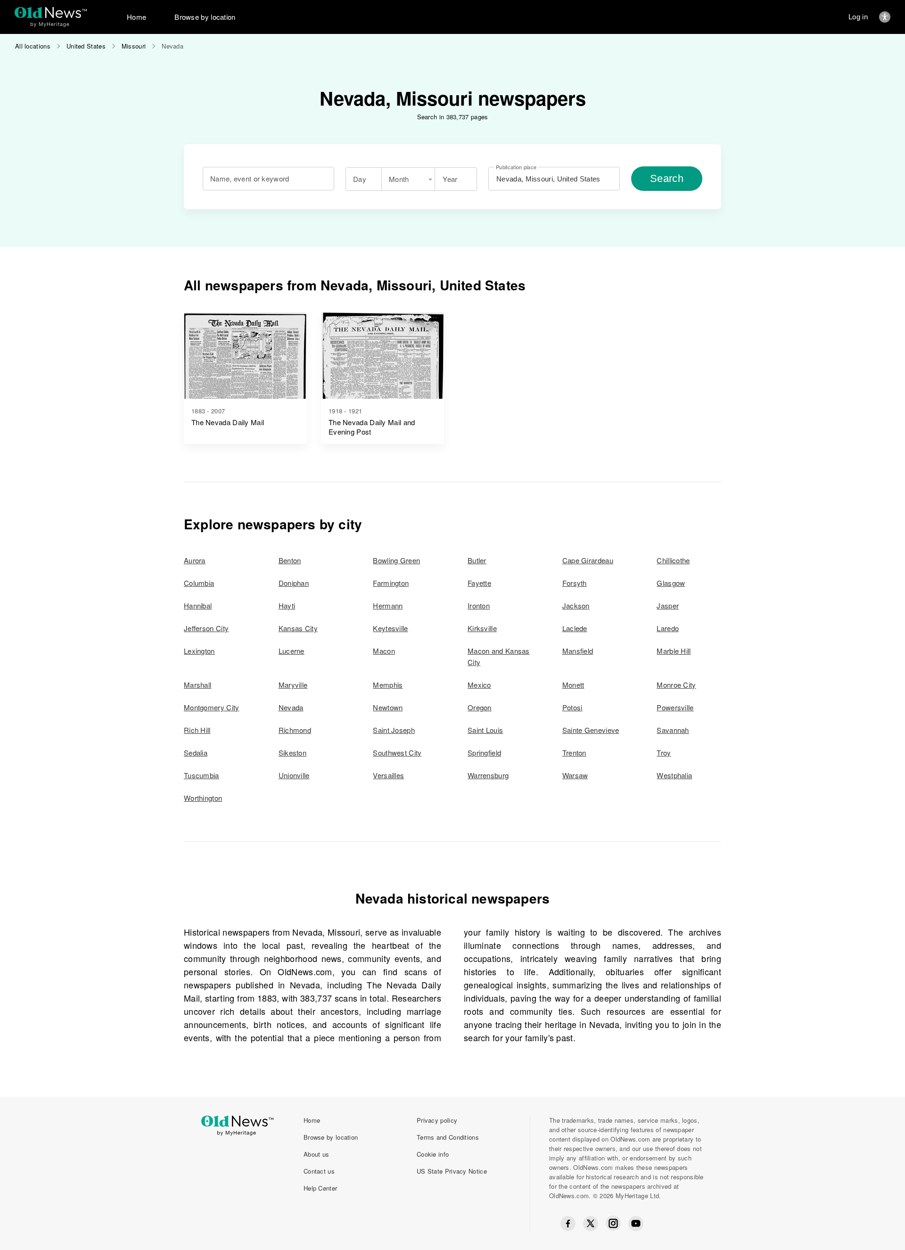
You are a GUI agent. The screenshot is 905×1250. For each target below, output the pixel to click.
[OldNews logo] (51, 12)
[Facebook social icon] (568, 1223)
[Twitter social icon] (590, 1223)
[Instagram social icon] (613, 1223)
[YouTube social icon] (635, 1223)
